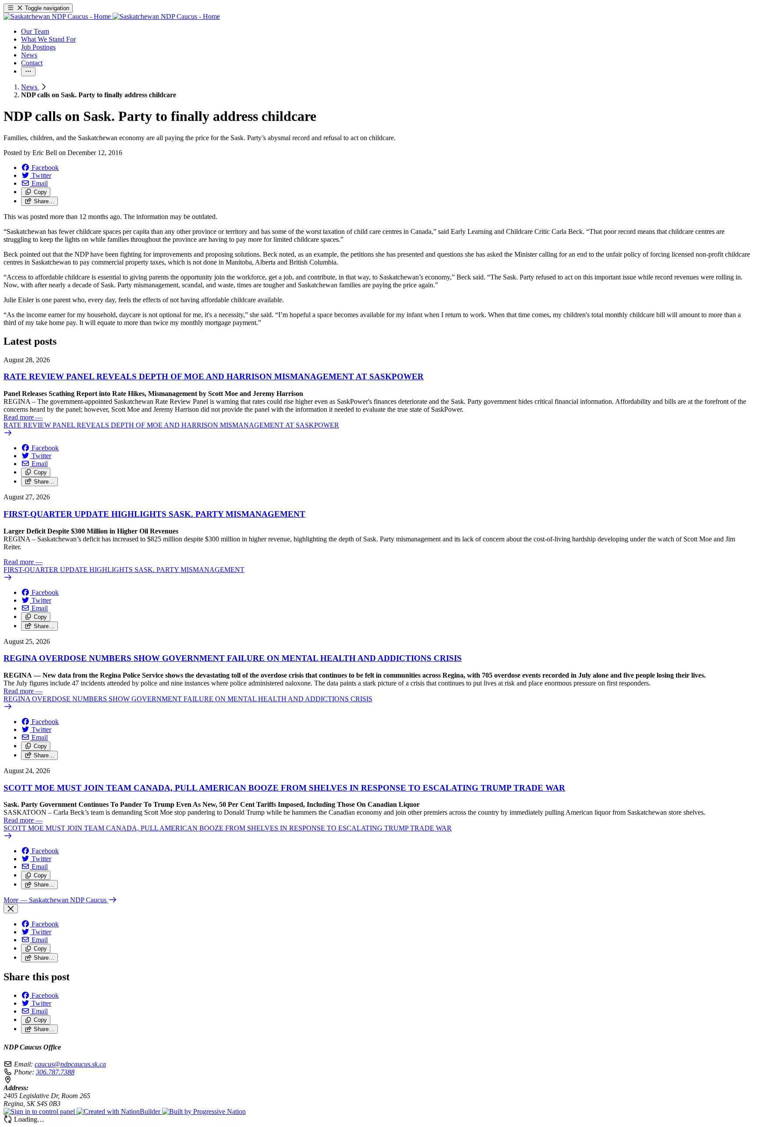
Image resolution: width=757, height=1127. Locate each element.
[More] (28, 71)
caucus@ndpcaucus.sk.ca (70, 1064)
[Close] (11, 908)
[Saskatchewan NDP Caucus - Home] (112, 16)
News (30, 87)
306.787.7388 (55, 1072)
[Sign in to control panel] (40, 1111)
